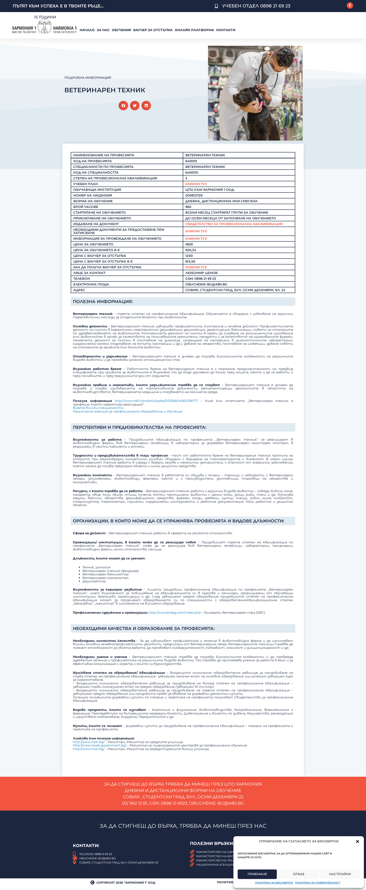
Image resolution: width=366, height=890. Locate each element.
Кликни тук (196, 231)
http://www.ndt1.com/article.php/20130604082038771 (156, 401)
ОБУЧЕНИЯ (121, 30)
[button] (357, 841)
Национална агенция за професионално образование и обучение (127, 411)
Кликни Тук (196, 184)
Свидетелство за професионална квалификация (234, 224)
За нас (103, 30)
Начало (87, 30)
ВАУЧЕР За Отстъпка (153, 30)
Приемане (257, 874)
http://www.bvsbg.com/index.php (175, 612)
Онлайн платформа (194, 30)
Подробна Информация (87, 78)
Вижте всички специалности (98, 408)
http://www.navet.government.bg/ (99, 745)
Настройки (340, 874)
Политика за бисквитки (274, 882)
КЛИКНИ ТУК (196, 267)
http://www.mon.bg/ (88, 742)
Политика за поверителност (317, 882)
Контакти (225, 30)
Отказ (298, 874)
